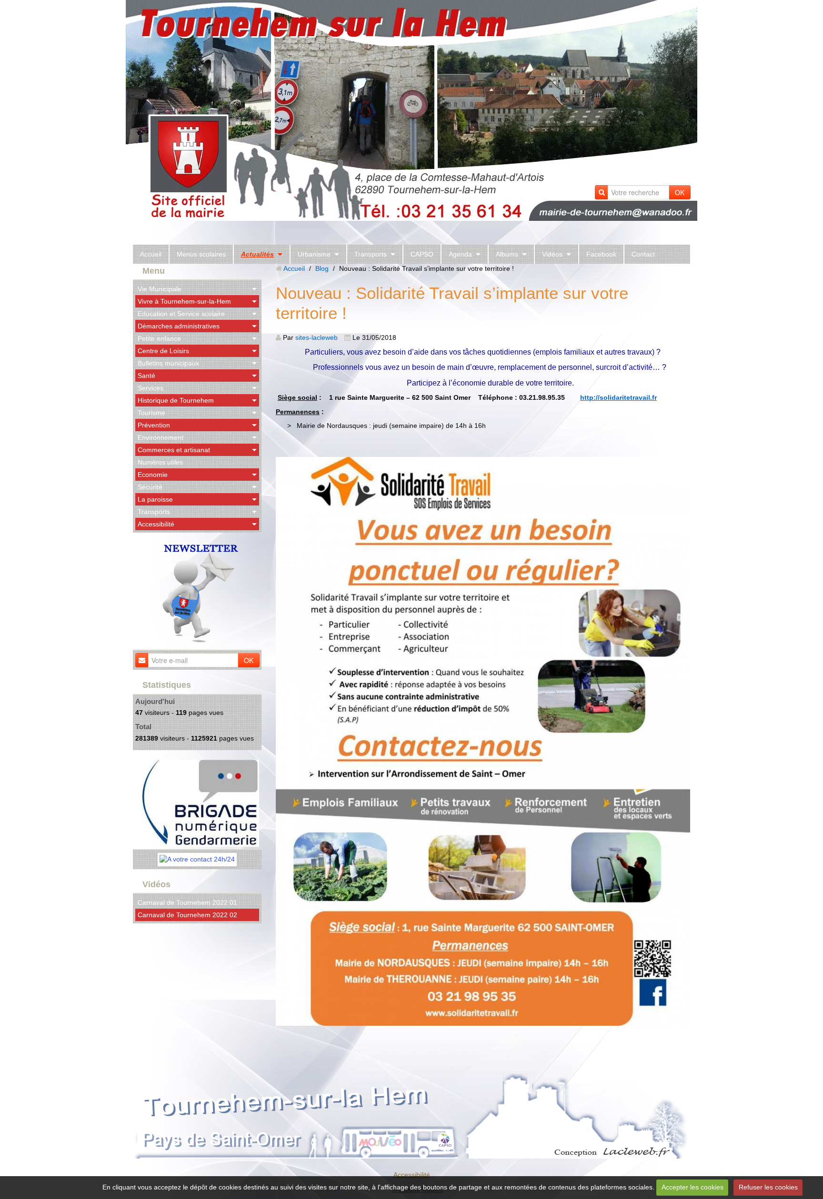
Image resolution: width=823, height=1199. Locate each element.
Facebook (601, 254)
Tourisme (151, 412)
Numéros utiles (160, 462)
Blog (322, 268)
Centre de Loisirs (163, 351)
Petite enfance (159, 338)
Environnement (160, 437)
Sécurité (150, 487)
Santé (146, 375)
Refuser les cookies (768, 1187)
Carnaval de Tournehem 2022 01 (187, 902)
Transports (370, 254)
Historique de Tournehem (176, 400)
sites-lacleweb (316, 337)
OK (679, 192)
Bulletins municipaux (168, 363)
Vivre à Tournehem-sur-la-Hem (184, 301)
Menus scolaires (201, 254)
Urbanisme (314, 254)
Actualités (257, 254)
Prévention (154, 425)
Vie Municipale (159, 289)
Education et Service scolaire (181, 313)
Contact (643, 254)
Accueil (150, 254)
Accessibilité (156, 524)
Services (150, 388)
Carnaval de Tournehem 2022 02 (187, 915)
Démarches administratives (179, 326)
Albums (507, 254)
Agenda (460, 254)
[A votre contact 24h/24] (197, 858)
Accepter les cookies (692, 1187)
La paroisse (155, 499)
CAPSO (422, 254)
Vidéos (552, 254)
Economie (153, 474)
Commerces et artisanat (174, 450)
